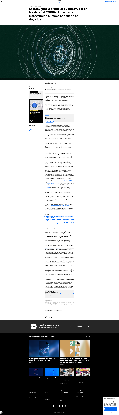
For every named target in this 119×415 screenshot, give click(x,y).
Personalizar (111, 412)
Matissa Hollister (32, 81)
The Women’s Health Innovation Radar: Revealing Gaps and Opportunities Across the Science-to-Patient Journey (74, 360)
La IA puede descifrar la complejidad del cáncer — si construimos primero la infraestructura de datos (65, 379)
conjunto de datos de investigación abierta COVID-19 (62, 180)
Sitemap (59, 410)
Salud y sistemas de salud (35, 6)
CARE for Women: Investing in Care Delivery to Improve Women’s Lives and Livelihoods (52, 378)
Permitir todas (111, 410)
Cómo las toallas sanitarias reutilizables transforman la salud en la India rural (82, 378)
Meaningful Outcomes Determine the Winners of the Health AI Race (42, 359)
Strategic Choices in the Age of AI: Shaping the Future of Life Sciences (36, 378)
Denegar (110, 407)
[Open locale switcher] (1, 412)
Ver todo (88, 336)
